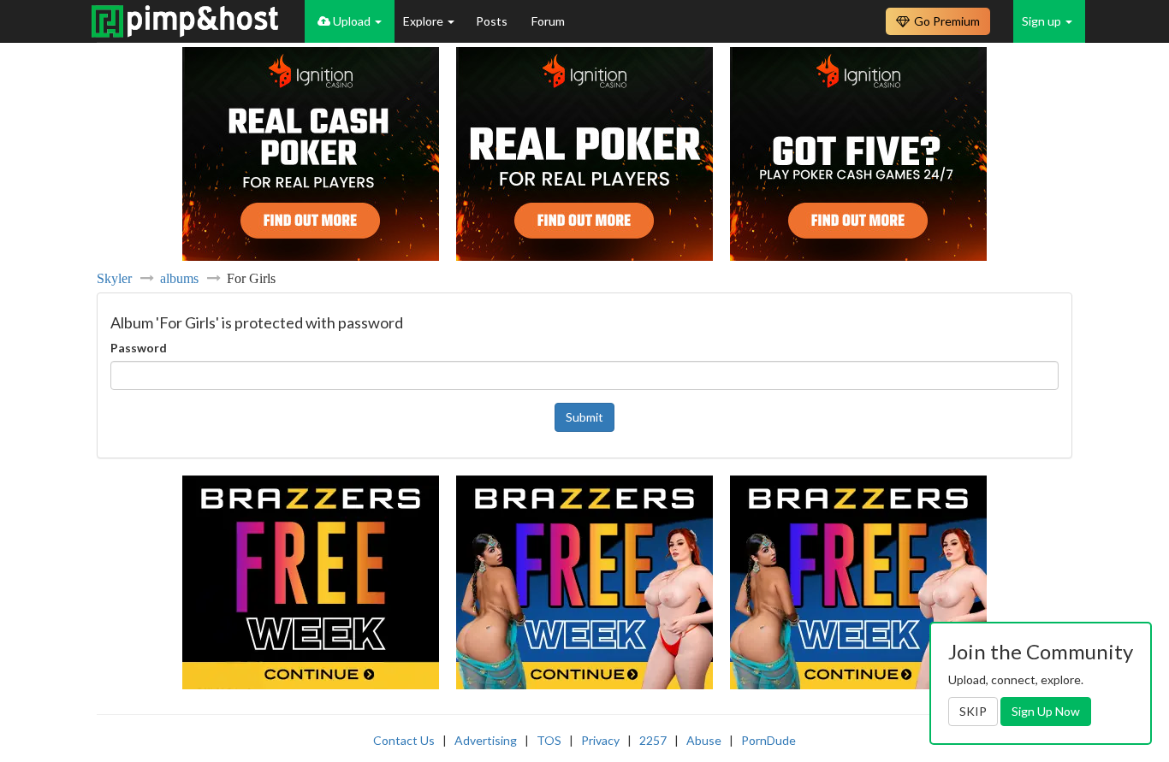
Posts (493, 21)
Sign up (1043, 21)
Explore (424, 21)
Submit (584, 417)
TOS (549, 740)
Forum (548, 21)
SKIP (973, 711)
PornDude (768, 740)
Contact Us (404, 740)
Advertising (485, 740)
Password (138, 347)
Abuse (703, 740)
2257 (653, 740)
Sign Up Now (1046, 711)
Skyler (114, 278)
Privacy (600, 740)
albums (179, 278)
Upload (351, 21)
